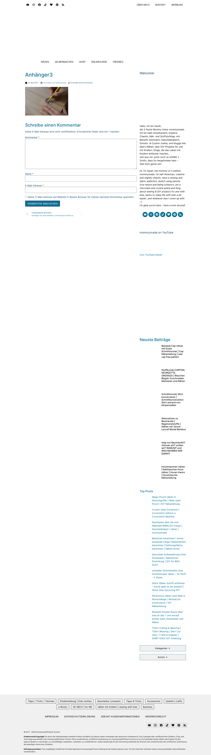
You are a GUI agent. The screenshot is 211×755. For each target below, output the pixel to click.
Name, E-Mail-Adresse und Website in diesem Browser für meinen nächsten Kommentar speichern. (81, 197)
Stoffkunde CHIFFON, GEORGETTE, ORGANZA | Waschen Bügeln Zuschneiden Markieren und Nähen (173, 375)
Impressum (51, 716)
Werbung (177, 4)
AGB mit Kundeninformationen (120, 716)
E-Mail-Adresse (34, 185)
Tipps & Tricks (134, 701)
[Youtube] (27, 4)
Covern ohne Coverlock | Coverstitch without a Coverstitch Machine (165, 513)
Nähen (45, 61)
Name (29, 174)
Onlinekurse (99, 61)
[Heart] (51, 4)
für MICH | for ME (82, 706)
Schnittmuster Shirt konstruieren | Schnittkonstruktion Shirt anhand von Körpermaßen (172, 400)
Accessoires (153, 701)
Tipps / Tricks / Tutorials (41, 701)
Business (147, 706)
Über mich (143, 4)
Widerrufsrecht (155, 716)
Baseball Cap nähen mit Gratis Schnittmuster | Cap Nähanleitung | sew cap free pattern (172, 351)
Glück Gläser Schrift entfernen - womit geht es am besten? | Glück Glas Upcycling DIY (168, 587)
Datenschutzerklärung (79, 716)
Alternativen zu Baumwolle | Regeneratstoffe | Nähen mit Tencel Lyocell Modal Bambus (173, 424)
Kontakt (160, 4)
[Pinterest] (57, 4)
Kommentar (32, 137)
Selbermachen (64, 61)
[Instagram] (33, 4)
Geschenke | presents (109, 701)
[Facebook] (39, 4)
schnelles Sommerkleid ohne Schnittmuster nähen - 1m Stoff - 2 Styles (169, 574)
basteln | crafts (174, 701)
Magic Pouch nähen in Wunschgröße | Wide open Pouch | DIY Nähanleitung (166, 500)
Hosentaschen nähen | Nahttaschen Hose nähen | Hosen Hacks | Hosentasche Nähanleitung (173, 472)
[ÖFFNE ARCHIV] (166, 657)
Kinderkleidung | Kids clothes (76, 701)
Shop (82, 61)
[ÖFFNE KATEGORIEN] (169, 648)
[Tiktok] (45, 4)
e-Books (62, 706)
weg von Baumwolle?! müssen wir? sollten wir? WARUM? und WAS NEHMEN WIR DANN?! (173, 448)
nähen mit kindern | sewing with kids (117, 706)
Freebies (118, 61)
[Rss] (63, 4)
